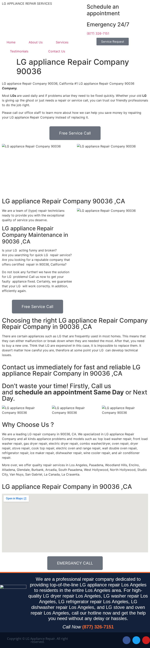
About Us (36, 42)
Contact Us (56, 51)
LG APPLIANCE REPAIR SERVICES (27, 3)
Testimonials (19, 51)
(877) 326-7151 (98, 33)
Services (62, 42)
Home (11, 42)
